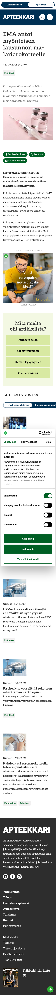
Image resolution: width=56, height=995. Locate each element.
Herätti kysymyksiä (28, 363)
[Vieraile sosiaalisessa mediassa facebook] (12, 876)
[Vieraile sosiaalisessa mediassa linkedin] (5, 876)
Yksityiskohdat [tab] (29, 441)
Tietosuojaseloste (14, 948)
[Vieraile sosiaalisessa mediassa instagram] (19, 876)
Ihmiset (8, 920)
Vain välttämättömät (28, 559)
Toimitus (8, 942)
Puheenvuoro (12, 926)
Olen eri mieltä (28, 374)
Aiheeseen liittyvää (19, 405)
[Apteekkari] (18, 17)
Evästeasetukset (13, 954)
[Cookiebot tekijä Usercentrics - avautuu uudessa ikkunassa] (39, 433)
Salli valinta (28, 549)
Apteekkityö (11, 909)
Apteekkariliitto (14, 4)
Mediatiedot (10, 937)
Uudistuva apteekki (16, 903)
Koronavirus (10, 803)
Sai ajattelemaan (28, 352)
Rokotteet (9, 73)
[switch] (48, 505)
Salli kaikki (28, 538)
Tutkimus (9, 914)
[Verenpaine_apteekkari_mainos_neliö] (28, 277)
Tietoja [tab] (47, 441)
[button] (42, 17)
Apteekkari (41, 4)
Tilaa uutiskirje (12, 960)
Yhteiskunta (11, 892)
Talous (7, 897)
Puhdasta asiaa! (27, 341)
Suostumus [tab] (10, 441)
